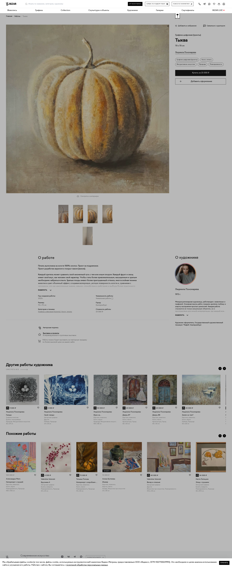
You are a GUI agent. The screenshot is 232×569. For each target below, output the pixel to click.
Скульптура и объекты (98, 10)
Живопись (12, 10)
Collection (65, 10)
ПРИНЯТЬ (224, 563)
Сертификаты (188, 10)
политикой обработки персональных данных (87, 565)
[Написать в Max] (209, 4)
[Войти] (224, 4)
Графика (39, 10)
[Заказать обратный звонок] (199, 4)
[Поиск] (26, 4)
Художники (132, 10)
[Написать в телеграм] (204, 4)
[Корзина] (219, 4)
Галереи (159, 10)
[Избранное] (214, 4)
